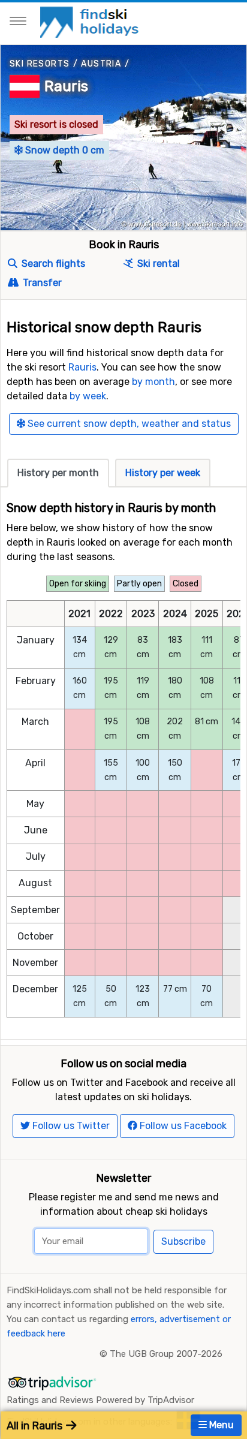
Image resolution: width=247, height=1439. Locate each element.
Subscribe (183, 1241)
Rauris (66, 86)
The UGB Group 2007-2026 (166, 1353)
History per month (58, 472)
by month (153, 381)
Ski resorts (40, 64)
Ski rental (157, 263)
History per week (162, 472)
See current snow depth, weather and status (128, 423)
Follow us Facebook (182, 1125)
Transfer (41, 282)
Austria (101, 64)
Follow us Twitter (70, 1125)
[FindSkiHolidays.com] (90, 21)
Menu (220, 1425)
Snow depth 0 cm (63, 150)
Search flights (52, 263)
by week (88, 396)
